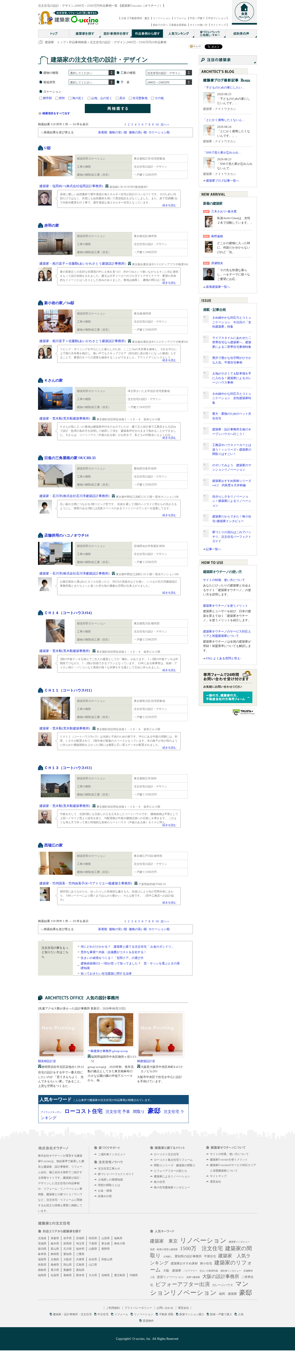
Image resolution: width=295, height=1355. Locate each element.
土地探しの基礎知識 (110, 1179)
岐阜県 (42, 1254)
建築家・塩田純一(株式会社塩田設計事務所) (71, 186)
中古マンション (217, 18)
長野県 (105, 1248)
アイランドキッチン (51, 1112)
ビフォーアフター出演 (182, 1284)
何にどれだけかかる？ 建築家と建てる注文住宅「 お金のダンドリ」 (127, 946)
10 (157, 124)
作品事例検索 (78, 42)
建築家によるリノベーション (172, 1176)
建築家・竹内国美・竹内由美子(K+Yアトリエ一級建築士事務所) (85, 883)
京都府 (55, 1259)
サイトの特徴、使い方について (224, 580)
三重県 (80, 1254)
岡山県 (67, 1264)
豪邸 (154, 1110)
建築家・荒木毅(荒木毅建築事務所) (64, 418)
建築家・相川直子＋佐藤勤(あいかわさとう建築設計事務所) (82, 263)
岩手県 (67, 1238)
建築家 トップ (55, 42)
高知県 (80, 1270)
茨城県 (42, 1243)
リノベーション (162, 18)
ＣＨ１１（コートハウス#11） (69, 690)
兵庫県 (80, 1259)
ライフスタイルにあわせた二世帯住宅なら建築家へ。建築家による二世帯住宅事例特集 (231, 342)
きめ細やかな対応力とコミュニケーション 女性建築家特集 (231, 398)
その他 (159, 98)
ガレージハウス (222, 1285)
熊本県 (80, 1275)
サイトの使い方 (198, 24)
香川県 (55, 1270)
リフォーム (180, 18)
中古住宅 (103, 1314)
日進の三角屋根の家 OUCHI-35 (70, 458)
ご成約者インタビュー (112, 1154)
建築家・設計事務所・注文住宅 (72, 1314)
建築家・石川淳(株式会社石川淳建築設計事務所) (74, 496)
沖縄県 (134, 1275)
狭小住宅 (159, 1181)
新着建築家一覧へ (218, 287)
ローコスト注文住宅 (166, 1154)
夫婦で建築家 (193, 1277)
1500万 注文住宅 (201, 1248)
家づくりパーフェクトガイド (116, 1174)
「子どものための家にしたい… (224, 87)
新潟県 (42, 1248)
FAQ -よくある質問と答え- (223, 658)
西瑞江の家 (53, 845)
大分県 (93, 1275)
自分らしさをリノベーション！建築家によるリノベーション (231, 501)
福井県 (80, 1248)
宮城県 (80, 1238)
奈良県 (93, 1259)
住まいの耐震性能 (209, 1270)
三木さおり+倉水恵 (224, 211)
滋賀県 (42, 1259)
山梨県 (93, 1248)
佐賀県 (55, 1275)
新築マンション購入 (191, 1314)
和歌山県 (106, 1259)
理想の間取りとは (109, 1185)
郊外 (62, 98)
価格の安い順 (118, 132)
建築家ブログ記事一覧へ (222, 180)
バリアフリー (190, 1270)
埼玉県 (80, 1243)
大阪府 (67, 1259)
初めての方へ (160, 24)
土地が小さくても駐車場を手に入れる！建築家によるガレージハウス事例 (231, 378)
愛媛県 (67, 1270)
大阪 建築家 (172, 1270)
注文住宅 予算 (118, 1111)
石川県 (67, 1248)
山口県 (93, 1264)
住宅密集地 (140, 98)
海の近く (78, 98)
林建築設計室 (146, 1061)
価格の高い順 (138, 132)
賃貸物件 (148, 1320)
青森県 (55, 1238)
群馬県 (67, 1243)
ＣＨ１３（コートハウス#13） (69, 768)
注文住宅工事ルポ (109, 1168)
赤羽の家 (51, 225)
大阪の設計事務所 (220, 1276)
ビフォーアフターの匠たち (170, 1170)
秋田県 (93, 1238)
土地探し (167, 1256)
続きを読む (169, 205)
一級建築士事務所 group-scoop (108, 1051)
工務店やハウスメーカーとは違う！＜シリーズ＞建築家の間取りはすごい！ (231, 449)
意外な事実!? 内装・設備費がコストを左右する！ (114, 952)
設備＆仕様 (105, 1196)
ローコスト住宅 (84, 1111)
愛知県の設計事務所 (188, 1256)
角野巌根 (217, 236)
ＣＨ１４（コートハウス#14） (69, 613)
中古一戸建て (197, 18)
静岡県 (55, 1254)
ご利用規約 (113, 1307)
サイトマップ (218, 24)
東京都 (105, 1243)
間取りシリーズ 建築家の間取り (174, 1165)
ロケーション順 (159, 132)
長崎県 (67, 1275)
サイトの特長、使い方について (229, 1154)
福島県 (118, 1238)
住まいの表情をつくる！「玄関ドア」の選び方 (112, 958)
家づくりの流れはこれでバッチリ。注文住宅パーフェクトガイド (231, 536)
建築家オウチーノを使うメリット (225, 605)
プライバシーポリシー (138, 1307)
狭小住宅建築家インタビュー (172, 1187)
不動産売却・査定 (139, 18)
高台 (122, 98)
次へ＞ (165, 124)
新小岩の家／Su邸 (59, 303)
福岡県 (42, 1275)
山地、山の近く (101, 98)
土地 (123, 18)
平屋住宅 (210, 1256)
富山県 (55, 1248)
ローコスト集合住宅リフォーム (173, 1159)
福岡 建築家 (228, 1293)
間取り (139, 1111)
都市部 (47, 98)
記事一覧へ (213, 549)
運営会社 (215, 1181)
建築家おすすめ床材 (184, 1263)
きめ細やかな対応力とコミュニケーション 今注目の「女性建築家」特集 (231, 322)
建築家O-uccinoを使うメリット (229, 1159)
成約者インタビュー (230, 1270)
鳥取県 (42, 1264)
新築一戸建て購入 (221, 1314)
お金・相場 (105, 1190)
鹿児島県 (119, 1275)
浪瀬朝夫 (217, 263)
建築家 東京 (164, 1241)
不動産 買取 (166, 1314)
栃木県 (55, 1243)
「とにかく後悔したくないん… (224, 120)
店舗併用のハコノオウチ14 (66, 535)
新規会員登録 (178, 24)
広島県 (80, 1264)
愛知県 (67, 1254)
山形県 (105, 1238)
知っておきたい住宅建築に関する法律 (106, 973)
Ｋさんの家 (53, 380)
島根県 (55, 1264)
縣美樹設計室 (47, 1061)
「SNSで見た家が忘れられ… (222, 152)
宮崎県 (105, 1275)
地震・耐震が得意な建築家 (164, 1249)
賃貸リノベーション (170, 1277)
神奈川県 (119, 1243)
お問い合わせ (165, 1307)
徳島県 (42, 1270)
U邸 (47, 148)
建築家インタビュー (239, 1242)
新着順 (102, 132)
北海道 (42, 1238)
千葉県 (93, 1243)
